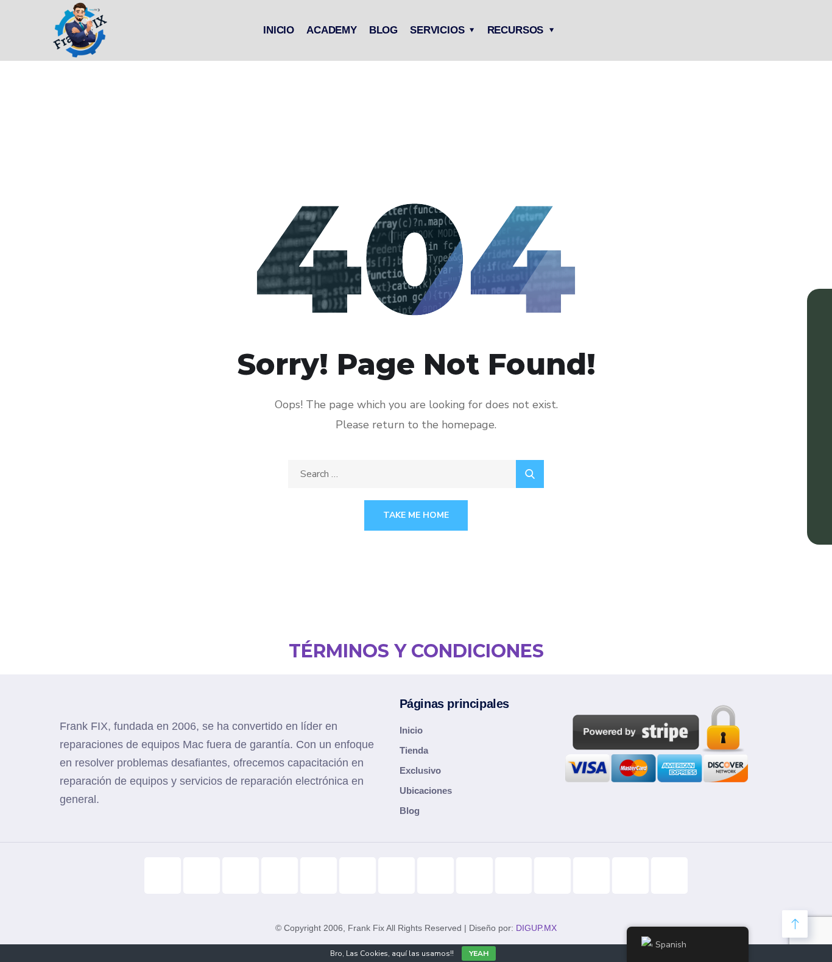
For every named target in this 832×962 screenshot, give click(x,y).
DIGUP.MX (536, 928)
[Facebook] (318, 875)
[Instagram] (240, 875)
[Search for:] (416, 474)
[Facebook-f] (279, 875)
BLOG (383, 30)
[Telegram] (435, 875)
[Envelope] (669, 875)
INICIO (278, 30)
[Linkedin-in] (357, 875)
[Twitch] (513, 875)
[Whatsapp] (552, 875)
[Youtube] (201, 875)
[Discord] (474, 875)
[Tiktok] (162, 875)
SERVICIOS (437, 30)
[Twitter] (396, 875)
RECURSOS (515, 30)
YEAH (478, 953)
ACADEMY (331, 30)
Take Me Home (416, 515)
